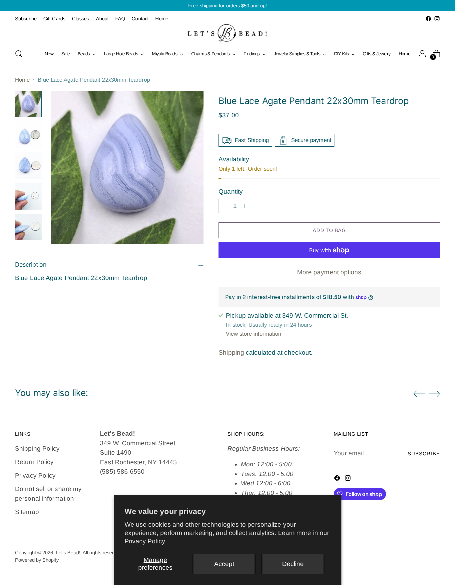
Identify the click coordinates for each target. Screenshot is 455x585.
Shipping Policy (37, 448)
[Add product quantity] (245, 206)
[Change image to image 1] (28, 104)
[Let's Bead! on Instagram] (437, 19)
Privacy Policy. (146, 541)
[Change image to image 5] (28, 227)
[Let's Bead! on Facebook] (428, 19)
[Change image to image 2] (28, 134)
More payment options (329, 272)
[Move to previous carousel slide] (419, 394)
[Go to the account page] (422, 53)
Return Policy (34, 461)
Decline (293, 563)
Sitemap (27, 511)
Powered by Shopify (37, 560)
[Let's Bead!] (227, 32)
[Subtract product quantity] (225, 206)
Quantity (231, 191)
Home (22, 80)
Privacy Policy (35, 475)
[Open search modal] (18, 53)
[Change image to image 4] (28, 196)
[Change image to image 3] (28, 165)
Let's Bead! (68, 552)
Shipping (231, 352)
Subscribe (424, 453)
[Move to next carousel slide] (434, 393)
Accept (224, 563)
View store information (253, 334)
